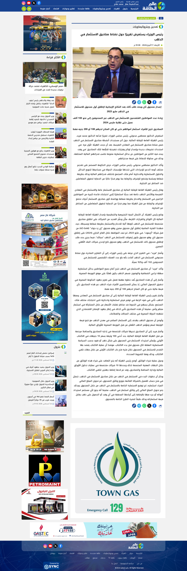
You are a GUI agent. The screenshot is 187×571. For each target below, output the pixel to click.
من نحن (139, 563)
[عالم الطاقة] (161, 18)
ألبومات (132, 558)
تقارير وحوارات (68, 8)
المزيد (27, 413)
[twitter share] (149, 102)
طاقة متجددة (84, 8)
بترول (125, 8)
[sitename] (136, 546)
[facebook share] (154, 102)
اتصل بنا (114, 563)
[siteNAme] (152, 5)
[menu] (29, 8)
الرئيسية (134, 8)
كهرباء (117, 8)
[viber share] (139, 102)
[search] (24, 8)
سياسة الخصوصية (127, 563)
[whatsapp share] (144, 102)
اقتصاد (56, 8)
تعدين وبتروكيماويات (102, 8)
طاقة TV (111, 558)
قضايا (140, 558)
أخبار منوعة (45, 8)
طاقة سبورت (122, 558)
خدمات (102, 558)
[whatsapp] (134, 102)
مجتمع (95, 558)
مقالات (87, 558)
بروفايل (52, 553)
